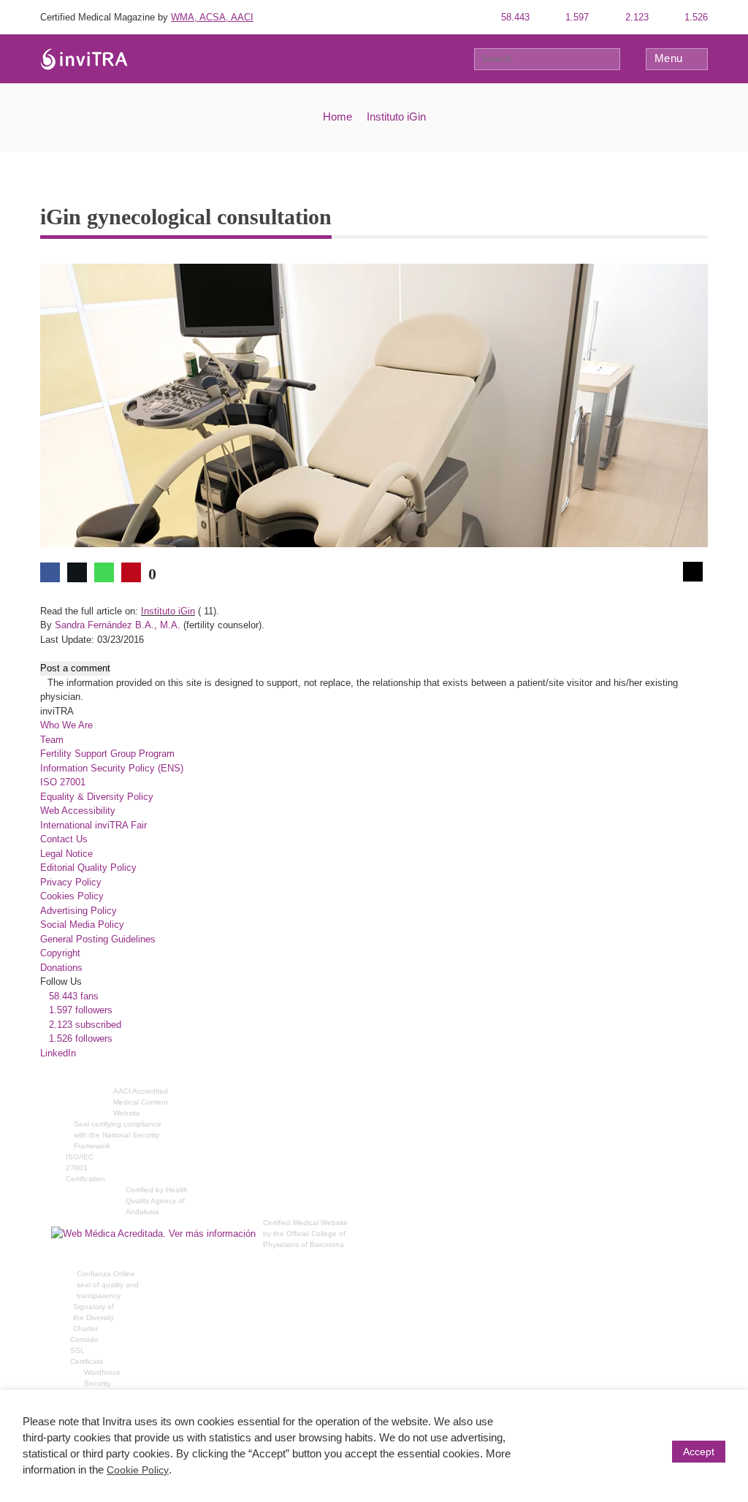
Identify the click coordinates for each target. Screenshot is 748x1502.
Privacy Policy (71, 882)
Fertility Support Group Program (107, 753)
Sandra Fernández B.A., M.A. (117, 625)
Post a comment (75, 668)
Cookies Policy (72, 896)
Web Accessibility (77, 810)
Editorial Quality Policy (88, 867)
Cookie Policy (138, 1470)
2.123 (635, 17)
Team (52, 739)
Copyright (60, 953)
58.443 (514, 17)
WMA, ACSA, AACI (212, 17)
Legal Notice (66, 853)
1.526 (695, 17)
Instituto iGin (396, 116)
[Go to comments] (693, 572)
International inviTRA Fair (93, 825)
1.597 (575, 17)
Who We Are (66, 725)
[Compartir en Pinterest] (131, 572)
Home (337, 116)
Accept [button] (698, 1451)
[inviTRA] (84, 58)
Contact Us (64, 839)
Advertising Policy (78, 910)
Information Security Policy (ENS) (111, 768)
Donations (61, 967)
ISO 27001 (62, 782)
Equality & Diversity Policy (96, 796)
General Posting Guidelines (98, 939)
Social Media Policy (82, 924)
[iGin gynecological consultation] (374, 404)
